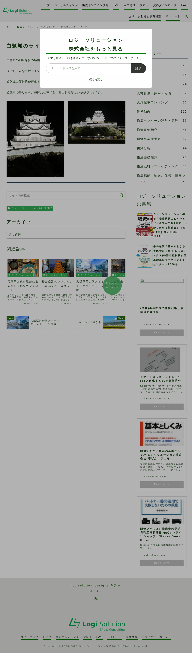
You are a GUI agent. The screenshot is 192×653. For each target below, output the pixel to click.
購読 (138, 68)
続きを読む (96, 79)
